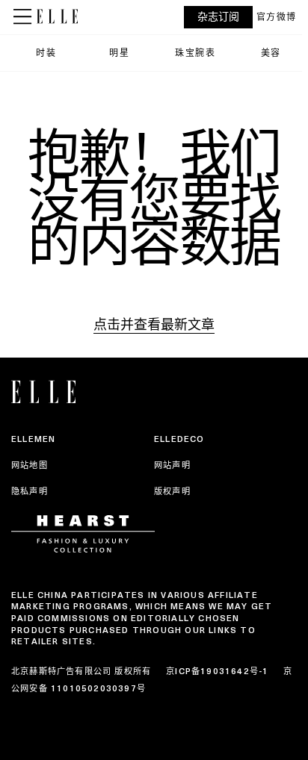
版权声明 (172, 491)
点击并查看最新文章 (154, 324)
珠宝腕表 (195, 52)
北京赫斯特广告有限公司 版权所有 (81, 671)
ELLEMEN (33, 439)
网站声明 (172, 465)
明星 (119, 52)
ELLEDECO (179, 439)
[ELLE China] (57, 16)
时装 (46, 52)
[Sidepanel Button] (24, 17)
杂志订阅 (218, 16)
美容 (271, 52)
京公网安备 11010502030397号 (152, 679)
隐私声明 (29, 491)
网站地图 (29, 465)
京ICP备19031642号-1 (217, 671)
